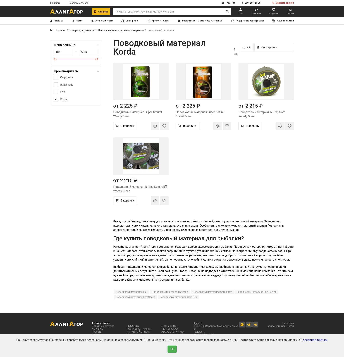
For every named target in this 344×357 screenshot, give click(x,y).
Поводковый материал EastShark (135, 297)
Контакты (55, 3)
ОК (172, 349)
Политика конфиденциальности (281, 324)
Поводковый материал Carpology (212, 291)
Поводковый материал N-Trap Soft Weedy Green (261, 114)
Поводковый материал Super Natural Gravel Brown (200, 114)
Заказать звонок (285, 3)
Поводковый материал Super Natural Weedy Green (137, 114)
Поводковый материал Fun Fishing (256, 291)
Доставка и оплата (78, 3)
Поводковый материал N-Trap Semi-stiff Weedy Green (140, 189)
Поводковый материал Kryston (170, 291)
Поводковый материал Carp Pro (178, 297)
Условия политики (315, 340)
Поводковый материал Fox (131, 291)
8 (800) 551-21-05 (251, 3)
